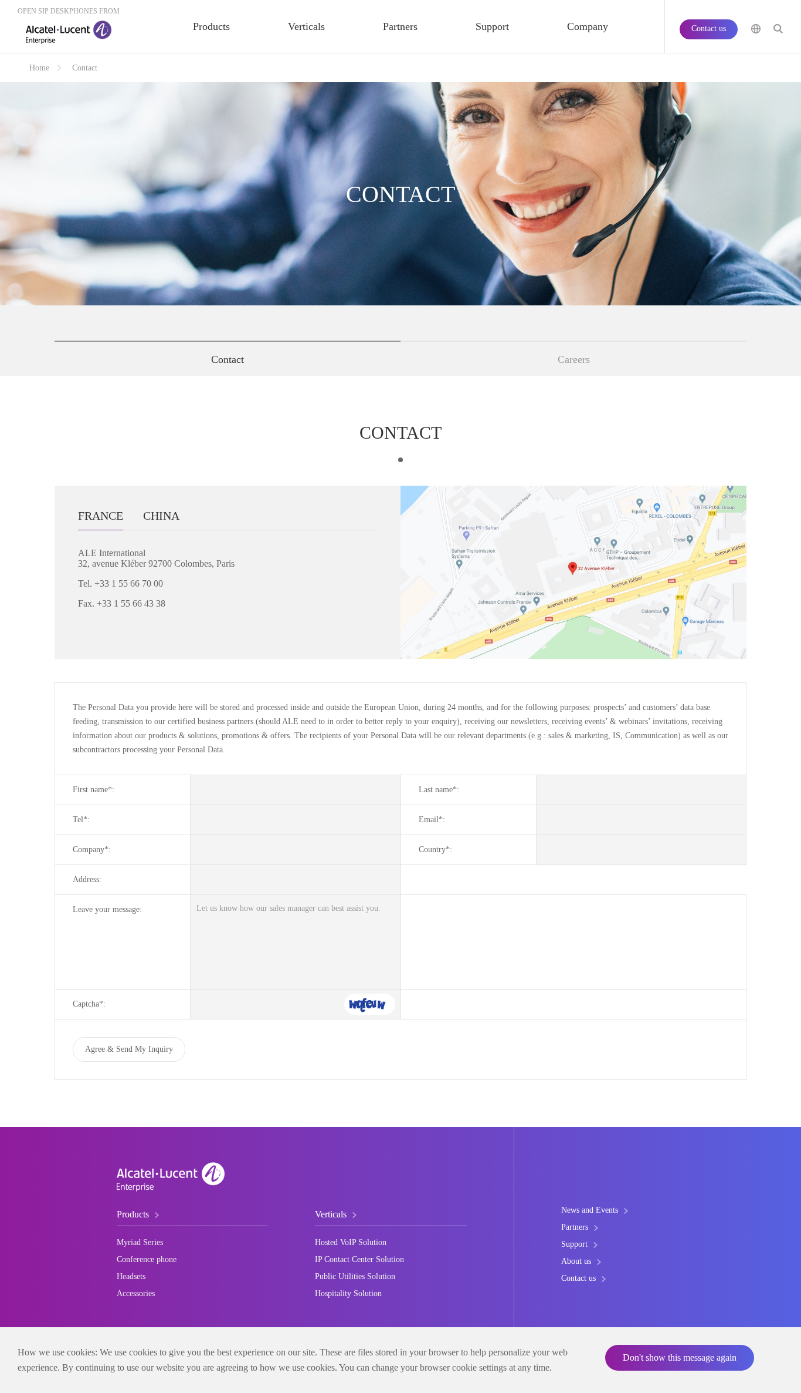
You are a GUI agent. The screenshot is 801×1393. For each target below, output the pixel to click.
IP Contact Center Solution (359, 1259)
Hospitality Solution (348, 1293)
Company (587, 26)
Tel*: (81, 819)
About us (576, 1261)
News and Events (589, 1210)
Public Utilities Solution (355, 1276)
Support (492, 26)
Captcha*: (89, 1004)
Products (211, 26)
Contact (227, 359)
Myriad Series (140, 1242)
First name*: (93, 789)
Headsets (131, 1276)
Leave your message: (107, 909)
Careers (574, 359)
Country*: (435, 849)
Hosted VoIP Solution (350, 1242)
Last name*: (439, 789)
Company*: (92, 849)
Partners (400, 26)
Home (39, 67)
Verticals (306, 26)
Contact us (708, 28)
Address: (87, 879)
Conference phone (147, 1259)
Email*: (432, 819)
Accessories (136, 1293)
